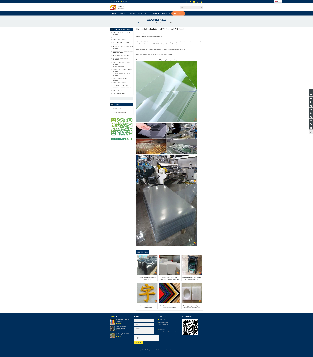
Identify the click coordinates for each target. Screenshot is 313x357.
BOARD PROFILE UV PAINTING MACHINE (121, 74)
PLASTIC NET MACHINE (119, 82)
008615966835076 (163, 322)
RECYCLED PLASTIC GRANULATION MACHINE (123, 47)
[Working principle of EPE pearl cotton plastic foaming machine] (192, 293)
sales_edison (162, 329)
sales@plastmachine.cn (128, 1)
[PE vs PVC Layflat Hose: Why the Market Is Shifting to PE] (112, 337)
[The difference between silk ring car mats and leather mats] (169, 293)
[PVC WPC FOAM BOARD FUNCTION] (112, 324)
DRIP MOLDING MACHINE (120, 85)
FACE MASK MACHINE (119, 93)
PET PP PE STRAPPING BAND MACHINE (121, 43)
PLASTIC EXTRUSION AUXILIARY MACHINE (122, 63)
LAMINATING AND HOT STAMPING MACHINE (123, 70)
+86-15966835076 (115, 1)
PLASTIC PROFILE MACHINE (121, 37)
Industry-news (156, 19)
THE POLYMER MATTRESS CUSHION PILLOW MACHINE (123, 52)
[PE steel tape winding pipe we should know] (147, 265)
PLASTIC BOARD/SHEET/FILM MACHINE (121, 33)
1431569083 (162, 320)
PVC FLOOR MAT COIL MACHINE (122, 55)
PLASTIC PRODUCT (118, 90)
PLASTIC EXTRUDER (118, 67)
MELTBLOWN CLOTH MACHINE (122, 88)
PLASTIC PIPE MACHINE (119, 39)
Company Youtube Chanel (119, 112)
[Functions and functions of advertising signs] (147, 293)
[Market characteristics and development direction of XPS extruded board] (169, 265)
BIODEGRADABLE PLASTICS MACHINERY (120, 59)
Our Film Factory (116, 108)
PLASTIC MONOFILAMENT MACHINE (120, 79)
